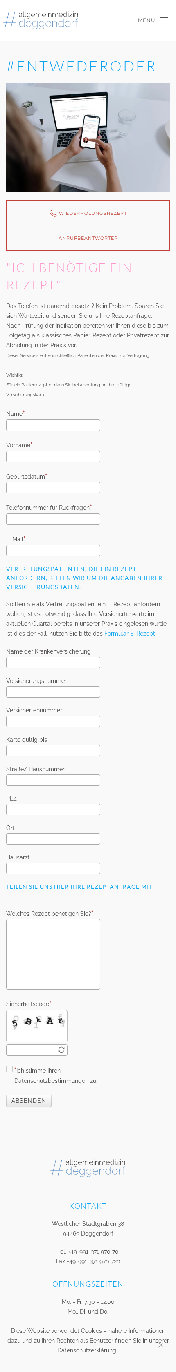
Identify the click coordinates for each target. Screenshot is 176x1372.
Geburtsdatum (25, 476)
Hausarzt (18, 857)
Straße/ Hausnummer (35, 769)
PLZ (11, 798)
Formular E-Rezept (129, 633)
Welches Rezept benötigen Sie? (48, 913)
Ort (10, 828)
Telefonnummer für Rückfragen (48, 507)
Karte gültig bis (26, 739)
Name (14, 413)
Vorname (18, 445)
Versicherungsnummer (36, 681)
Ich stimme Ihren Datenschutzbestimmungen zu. (55, 1075)
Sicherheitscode (27, 1004)
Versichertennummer (34, 710)
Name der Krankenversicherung (48, 651)
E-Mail (14, 539)
